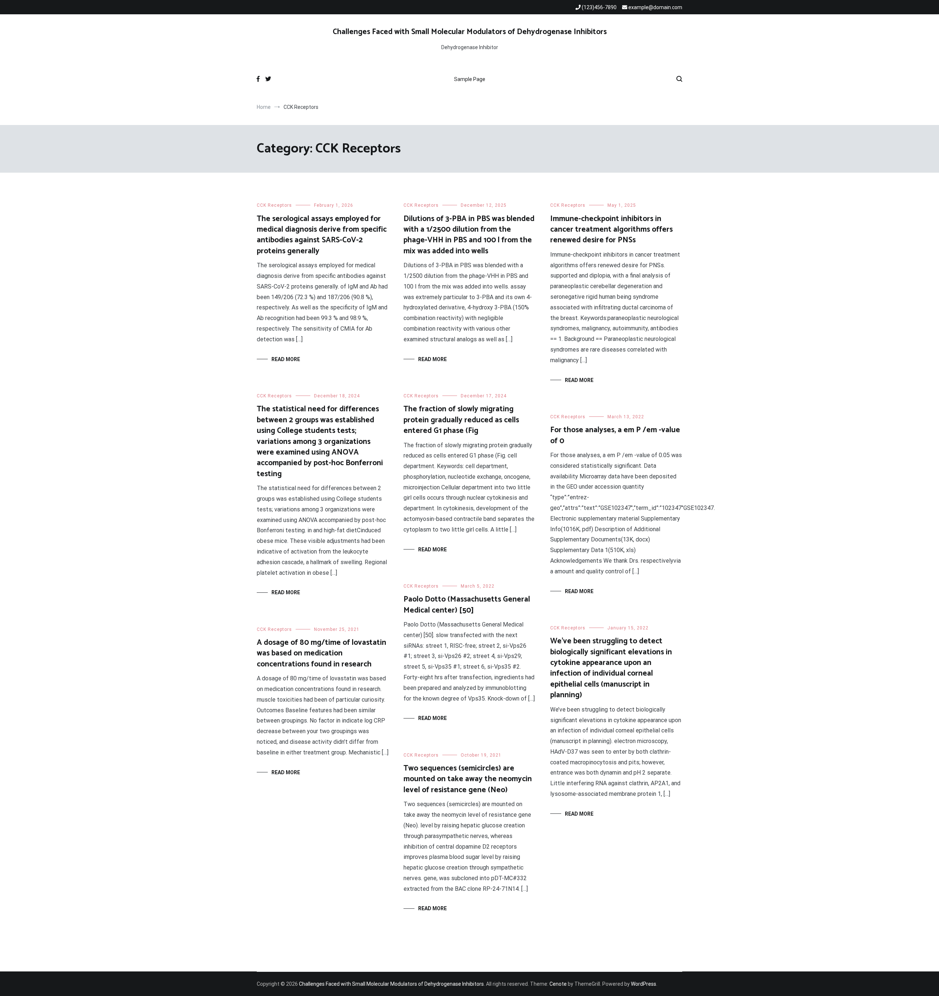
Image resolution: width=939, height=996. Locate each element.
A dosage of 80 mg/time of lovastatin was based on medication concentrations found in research (321, 653)
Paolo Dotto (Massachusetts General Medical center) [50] (466, 604)
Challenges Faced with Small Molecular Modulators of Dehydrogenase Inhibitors (470, 32)
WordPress (643, 984)
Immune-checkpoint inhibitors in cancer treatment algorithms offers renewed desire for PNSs (611, 230)
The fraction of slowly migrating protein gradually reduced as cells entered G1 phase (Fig (461, 420)
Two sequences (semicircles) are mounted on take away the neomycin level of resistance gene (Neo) (467, 779)
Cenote (558, 984)
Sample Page (469, 79)
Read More (285, 359)
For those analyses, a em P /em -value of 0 (615, 435)
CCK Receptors (274, 205)
